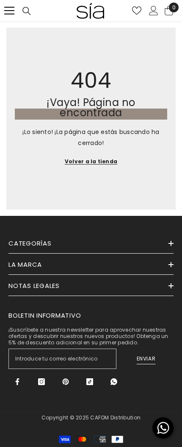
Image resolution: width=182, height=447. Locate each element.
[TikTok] (90, 382)
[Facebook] (17, 382)
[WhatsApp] (114, 382)
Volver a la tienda (91, 161)
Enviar (146, 358)
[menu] (9, 11)
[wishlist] (136, 10)
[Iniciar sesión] (153, 10)
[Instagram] (41, 382)
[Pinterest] (65, 382)
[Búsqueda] (27, 11)
